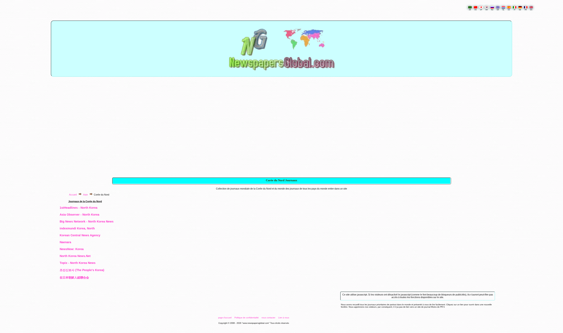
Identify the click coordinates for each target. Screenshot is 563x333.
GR (498, 10)
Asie (85, 194)
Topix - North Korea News (77, 262)
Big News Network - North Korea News (86, 221)
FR (526, 10)
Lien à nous (283, 317)
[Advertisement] (282, 104)
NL (503, 10)
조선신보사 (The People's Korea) (82, 270)
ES (509, 10)
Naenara (65, 242)
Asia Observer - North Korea (79, 214)
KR (487, 10)
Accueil (73, 194)
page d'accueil (225, 317)
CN (475, 10)
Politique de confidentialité (246, 317)
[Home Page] (281, 74)
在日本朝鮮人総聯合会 (74, 277)
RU (492, 10)
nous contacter (268, 317)
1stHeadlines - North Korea (78, 207)
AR (470, 10)
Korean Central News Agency (80, 235)
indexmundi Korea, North (77, 228)
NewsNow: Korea (72, 249)
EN (531, 10)
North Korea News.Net (75, 256)
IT (514, 10)
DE (520, 10)
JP (481, 10)
